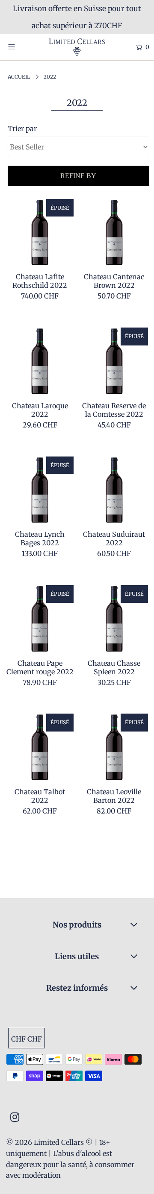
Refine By (78, 175)
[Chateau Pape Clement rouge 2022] (40, 619)
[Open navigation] (20, 46)
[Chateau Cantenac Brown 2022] (114, 232)
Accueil (19, 76)
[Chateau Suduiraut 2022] (114, 490)
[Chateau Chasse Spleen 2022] (114, 619)
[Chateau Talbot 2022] (40, 747)
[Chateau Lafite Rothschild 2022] (40, 232)
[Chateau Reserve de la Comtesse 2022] (114, 361)
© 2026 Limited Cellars (45, 1142)
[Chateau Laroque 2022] (40, 361)
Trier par (22, 128)
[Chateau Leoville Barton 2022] (114, 747)
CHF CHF (26, 1039)
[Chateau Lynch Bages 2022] (40, 490)
